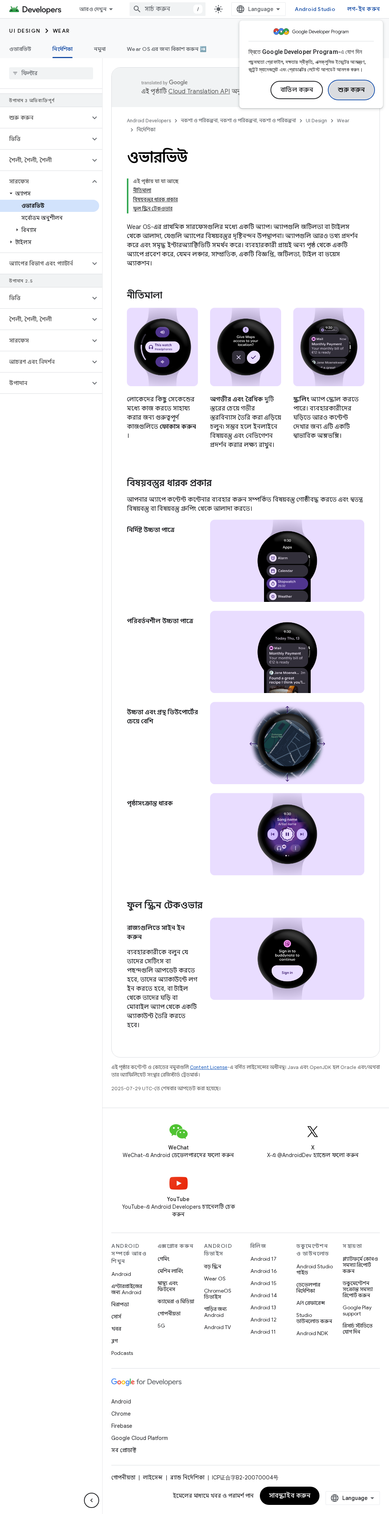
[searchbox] (51, 73)
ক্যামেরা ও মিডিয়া (176, 1301)
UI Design (25, 30)
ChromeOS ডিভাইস (217, 1293)
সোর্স (116, 1316)
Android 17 (263, 1258)
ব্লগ (114, 1340)
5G (161, 1325)
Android (121, 1274)
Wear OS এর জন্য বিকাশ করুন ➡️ (166, 49)
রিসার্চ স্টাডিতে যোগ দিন (358, 1328)
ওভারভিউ (20, 49)
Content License (209, 1067)
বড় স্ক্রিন (212, 1266)
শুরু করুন (351, 90)
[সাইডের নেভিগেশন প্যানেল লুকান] (91, 1500)
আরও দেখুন (92, 9)
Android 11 (263, 1331)
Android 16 (263, 1271)
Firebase (121, 1425)
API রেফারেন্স (310, 1302)
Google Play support (357, 1310)
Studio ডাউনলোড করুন (314, 1318)
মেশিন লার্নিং (170, 1271)
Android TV (217, 1327)
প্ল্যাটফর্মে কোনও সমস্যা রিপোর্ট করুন (360, 1264)
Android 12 (263, 1319)
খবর (116, 1328)
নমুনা (100, 49)
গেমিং (163, 1258)
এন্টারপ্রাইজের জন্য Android (126, 1289)
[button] (45, 118)
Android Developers (149, 120)
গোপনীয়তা (169, 1313)
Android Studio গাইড (314, 1269)
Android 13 (263, 1307)
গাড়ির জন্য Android (215, 1312)
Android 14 (263, 1295)
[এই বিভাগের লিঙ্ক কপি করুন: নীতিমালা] (172, 296)
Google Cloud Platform (139, 1438)
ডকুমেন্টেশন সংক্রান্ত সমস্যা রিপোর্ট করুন (358, 1289)
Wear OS (215, 1278)
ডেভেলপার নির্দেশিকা (308, 1287)
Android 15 (263, 1283)
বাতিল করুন (296, 90)
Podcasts (122, 1353)
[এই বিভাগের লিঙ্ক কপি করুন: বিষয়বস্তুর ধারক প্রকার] (219, 483)
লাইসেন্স (153, 1478)
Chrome (121, 1413)
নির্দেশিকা (62, 49)
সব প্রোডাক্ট (123, 1450)
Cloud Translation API (199, 91)
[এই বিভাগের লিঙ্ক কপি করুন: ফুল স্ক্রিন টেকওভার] (212, 906)
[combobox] (168, 9)
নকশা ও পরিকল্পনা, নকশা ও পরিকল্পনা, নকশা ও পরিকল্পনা (238, 120)
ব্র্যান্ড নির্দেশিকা (187, 1478)
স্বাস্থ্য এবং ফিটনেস (168, 1286)
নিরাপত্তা (120, 1304)
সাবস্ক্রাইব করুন (290, 1496)
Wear (61, 30)
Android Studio (315, 9)
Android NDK (312, 1333)
